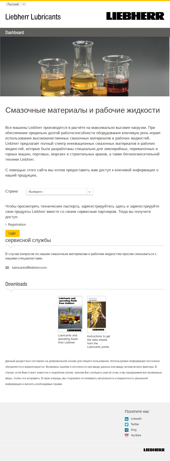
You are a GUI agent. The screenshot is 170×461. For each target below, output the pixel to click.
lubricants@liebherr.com (29, 267)
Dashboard (14, 32)
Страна (11, 191)
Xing (133, 429)
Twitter (135, 424)
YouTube (136, 435)
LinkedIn (136, 418)
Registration (17, 224)
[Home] (154, 449)
